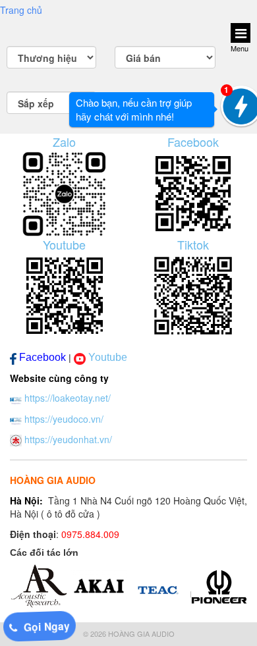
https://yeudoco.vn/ (63, 418)
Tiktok (193, 244)
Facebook (193, 141)
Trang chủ (21, 9)
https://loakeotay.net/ (67, 397)
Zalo (64, 141)
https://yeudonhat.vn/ (68, 439)
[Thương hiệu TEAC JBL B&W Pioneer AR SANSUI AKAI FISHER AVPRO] (51, 57)
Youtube (64, 244)
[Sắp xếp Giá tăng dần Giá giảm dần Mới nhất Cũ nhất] (51, 103)
